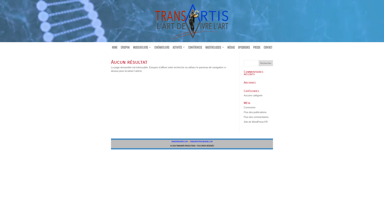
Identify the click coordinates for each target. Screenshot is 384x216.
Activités (177, 48)
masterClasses (213, 48)
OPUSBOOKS (244, 48)
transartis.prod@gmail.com (201, 141)
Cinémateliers (161, 48)
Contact (268, 48)
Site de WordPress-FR (256, 122)
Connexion (249, 107)
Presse (256, 48)
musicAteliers (140, 48)
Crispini (125, 48)
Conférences (195, 48)
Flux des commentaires (256, 117)
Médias (231, 48)
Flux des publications (255, 112)
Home (114, 48)
